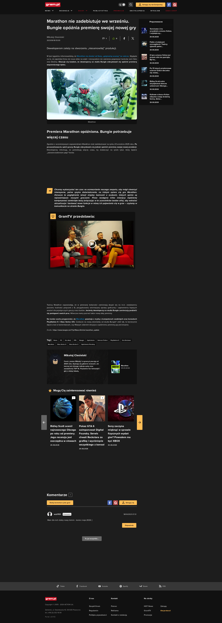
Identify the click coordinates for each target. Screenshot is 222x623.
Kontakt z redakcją (119, 615)
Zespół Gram (94, 606)
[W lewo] (44, 422)
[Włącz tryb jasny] (122, 4)
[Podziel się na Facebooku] (124, 38)
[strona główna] (58, 4)
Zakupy (163, 606)
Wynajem (155, 11)
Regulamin (93, 610)
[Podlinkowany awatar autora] (55, 359)
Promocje (119, 11)
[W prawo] (139, 422)
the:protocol (165, 610)
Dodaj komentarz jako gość (60, 503)
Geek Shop (171, 11)
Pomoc (114, 606)
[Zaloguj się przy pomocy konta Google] (175, 5)
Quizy (81, 11)
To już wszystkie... (92, 538)
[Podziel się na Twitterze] (132, 38)
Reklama (115, 610)
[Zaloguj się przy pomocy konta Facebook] (169, 5)
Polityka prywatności (98, 615)
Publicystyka (100, 11)
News (48, 11)
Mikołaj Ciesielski (55, 37)
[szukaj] (130, 4)
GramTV (147, 610)
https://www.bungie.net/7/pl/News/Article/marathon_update (76, 330)
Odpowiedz (129, 525)
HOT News (148, 606)
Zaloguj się (130, 503)
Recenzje (64, 11)
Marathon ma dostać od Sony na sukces (103, 56)
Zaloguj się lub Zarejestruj (152, 4)
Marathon (80, 319)
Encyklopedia (137, 11)
